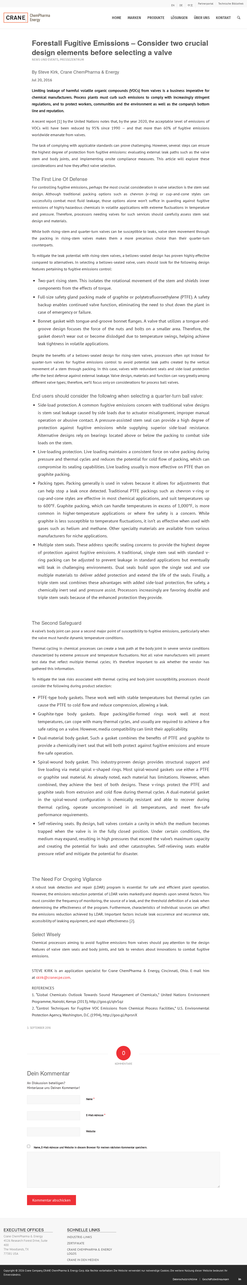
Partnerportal (205, 3)
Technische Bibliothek (230, 3)
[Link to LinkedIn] (239, 1279)
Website (91, 1131)
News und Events (45, 59)
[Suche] (238, 18)
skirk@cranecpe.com (53, 977)
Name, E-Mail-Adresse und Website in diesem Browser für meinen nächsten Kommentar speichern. (90, 1147)
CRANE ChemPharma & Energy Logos (89, 1251)
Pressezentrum (72, 59)
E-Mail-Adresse (95, 1115)
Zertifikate (75, 1243)
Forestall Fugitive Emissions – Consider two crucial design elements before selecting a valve (120, 47)
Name (90, 1099)
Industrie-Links (79, 1237)
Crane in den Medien (83, 1260)
